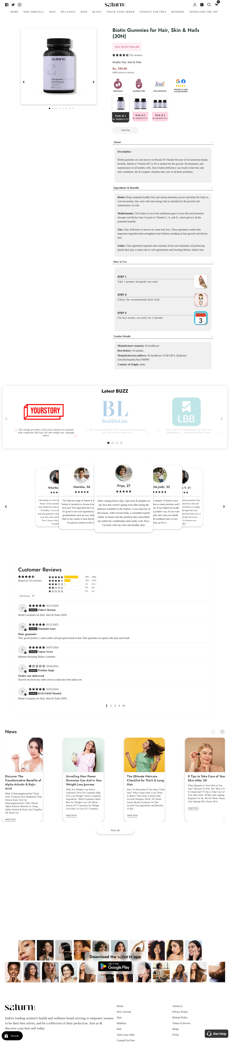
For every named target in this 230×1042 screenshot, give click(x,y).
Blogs (175, 1029)
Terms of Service (181, 1023)
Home (120, 1006)
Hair (119, 1029)
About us (177, 1006)
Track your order (126, 1034)
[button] (120, 55)
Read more (10, 819)
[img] (37, 605)
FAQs (175, 1034)
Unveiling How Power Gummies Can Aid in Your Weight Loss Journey (84, 780)
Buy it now (156, 130)
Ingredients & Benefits (126, 187)
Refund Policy (180, 1017)
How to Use (120, 261)
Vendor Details (121, 336)
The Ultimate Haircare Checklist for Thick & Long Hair (145, 780)
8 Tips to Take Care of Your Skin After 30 (206, 778)
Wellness (121, 1023)
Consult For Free (126, 1040)
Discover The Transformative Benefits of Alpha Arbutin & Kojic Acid (23, 782)
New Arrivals (124, 1011)
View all (115, 830)
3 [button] (115, 705)
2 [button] (111, 705)
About (117, 142)
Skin (119, 1017)
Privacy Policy (180, 1011)
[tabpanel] (59, 67)
